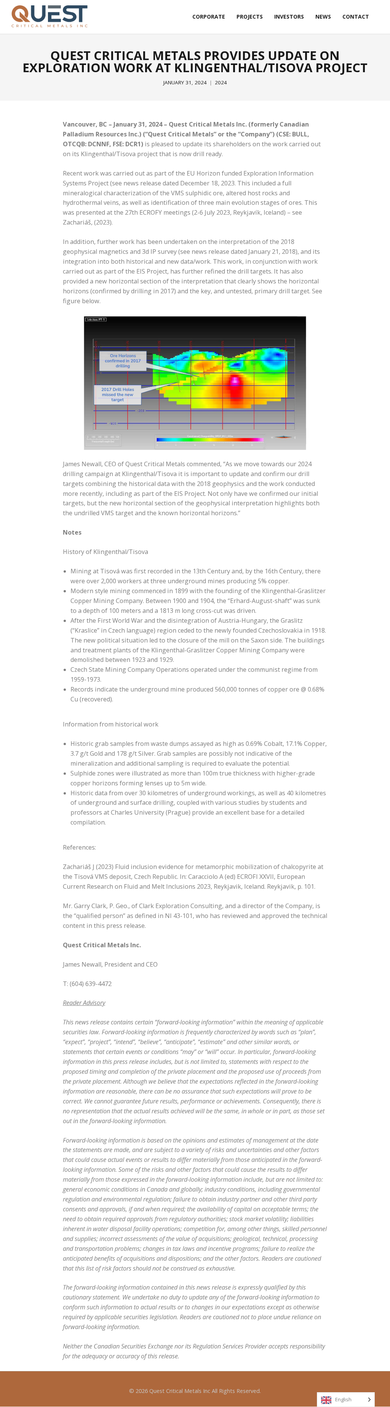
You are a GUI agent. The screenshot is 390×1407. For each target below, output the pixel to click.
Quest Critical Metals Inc (179, 1390)
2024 (221, 82)
